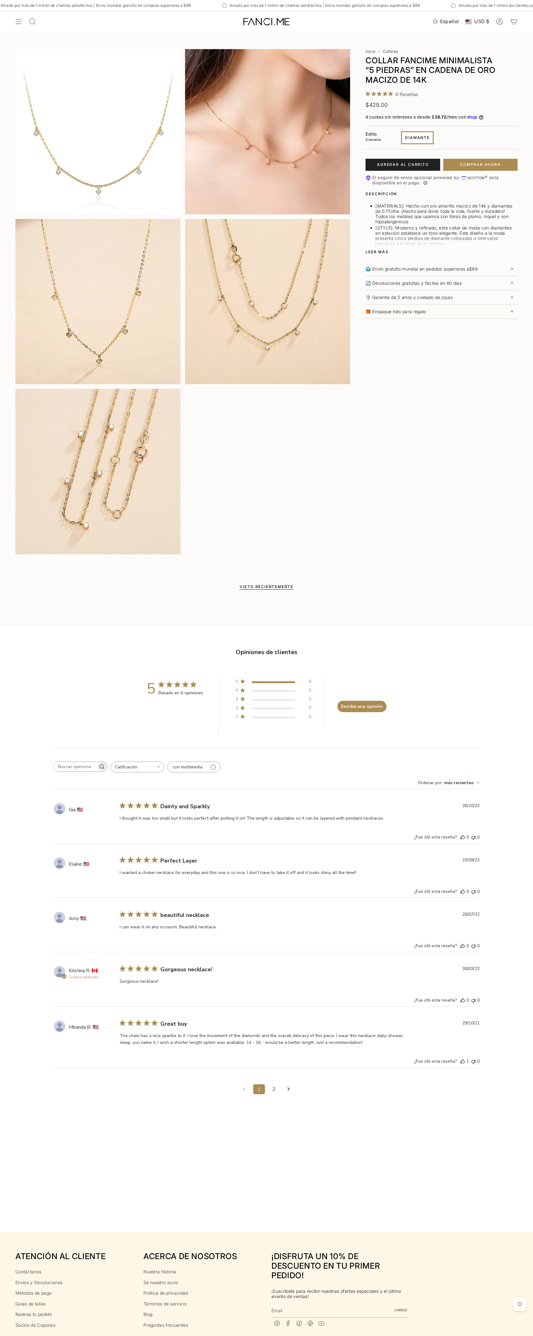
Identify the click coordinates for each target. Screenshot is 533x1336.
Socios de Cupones (35, 1325)
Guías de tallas (30, 1303)
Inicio (370, 51)
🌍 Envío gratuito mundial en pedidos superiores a (421, 268)
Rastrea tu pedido (33, 1314)
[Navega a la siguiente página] (289, 1089)
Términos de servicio (165, 1303)
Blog (147, 1314)
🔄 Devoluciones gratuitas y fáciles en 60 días (414, 283)
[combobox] (137, 767)
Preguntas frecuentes (165, 1325)
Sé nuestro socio (160, 1282)
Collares (390, 51)
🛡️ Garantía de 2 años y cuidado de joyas (409, 297)
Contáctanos (28, 1271)
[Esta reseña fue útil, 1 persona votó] (463, 1061)
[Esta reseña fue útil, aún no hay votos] (463, 837)
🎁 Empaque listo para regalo (396, 311)
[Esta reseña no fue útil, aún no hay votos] (473, 837)
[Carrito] (514, 22)
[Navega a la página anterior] (244, 1089)
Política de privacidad (165, 1293)
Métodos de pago (33, 1293)
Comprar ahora (480, 164)
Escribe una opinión (362, 706)
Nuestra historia (159, 1271)
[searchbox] (75, 766)
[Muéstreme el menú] (18, 22)
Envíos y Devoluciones (38, 1282)
